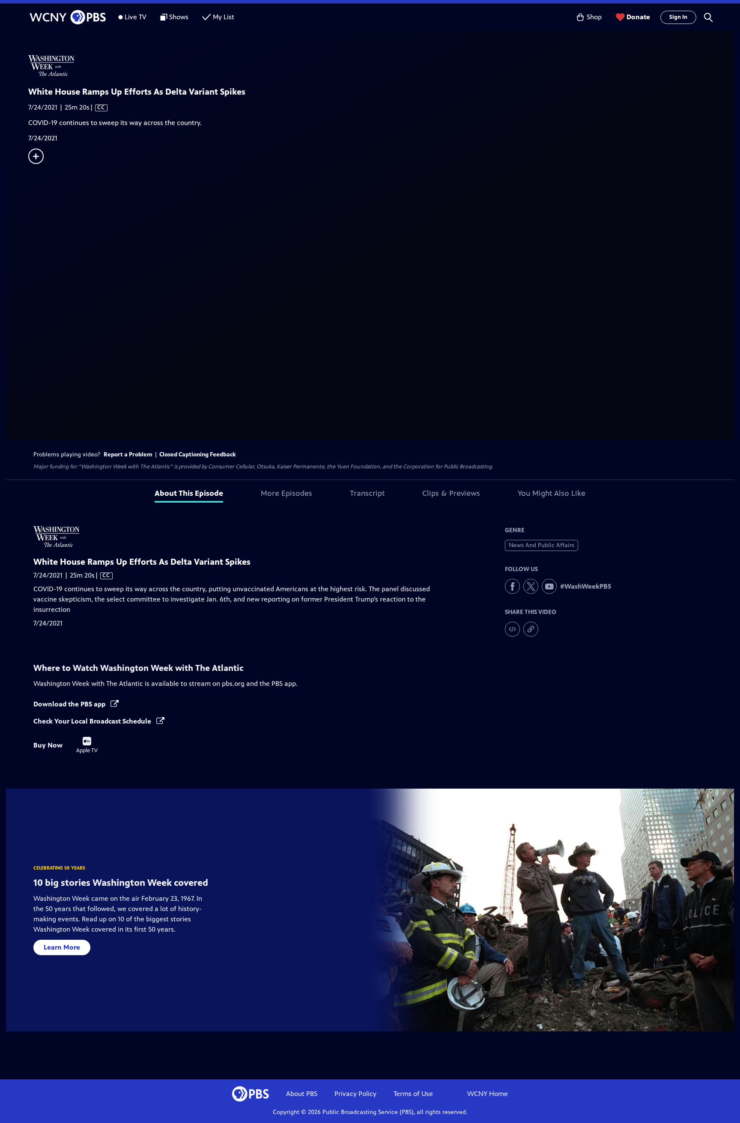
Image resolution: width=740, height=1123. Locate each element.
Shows (178, 17)
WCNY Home (487, 1094)
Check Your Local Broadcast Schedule (93, 721)
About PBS (301, 1094)
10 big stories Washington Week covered (120, 882)
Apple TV (87, 745)
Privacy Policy (355, 1094)
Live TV (135, 17)
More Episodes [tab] (286, 493)
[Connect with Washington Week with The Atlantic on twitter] (530, 586)
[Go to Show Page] (381, 65)
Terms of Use (413, 1094)
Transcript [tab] (367, 493)
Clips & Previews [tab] (451, 493)
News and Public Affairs (541, 545)
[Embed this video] (512, 629)
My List (223, 17)
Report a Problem (128, 454)
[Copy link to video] (530, 629)
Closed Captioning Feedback (197, 454)
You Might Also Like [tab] (551, 493)
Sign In (678, 17)
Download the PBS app (70, 704)
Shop (594, 17)
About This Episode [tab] (189, 493)
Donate (638, 17)
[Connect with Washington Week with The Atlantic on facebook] (512, 586)
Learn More (62, 947)
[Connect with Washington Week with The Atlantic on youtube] (549, 586)
